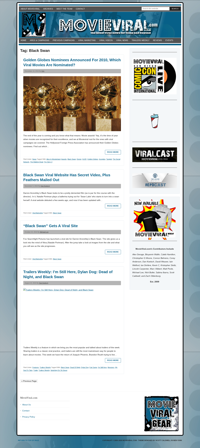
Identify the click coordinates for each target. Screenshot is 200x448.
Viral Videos (106, 40)
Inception (102, 159)
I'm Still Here (102, 367)
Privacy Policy (28, 417)
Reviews (157, 40)
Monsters (111, 367)
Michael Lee (44, 232)
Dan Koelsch (45, 186)
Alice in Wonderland (53, 159)
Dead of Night (75, 367)
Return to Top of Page (28, 440)
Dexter (79, 159)
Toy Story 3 (48, 162)
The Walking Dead (36, 162)
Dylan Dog (85, 367)
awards (64, 159)
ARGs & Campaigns (39, 40)
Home (23, 40)
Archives (48, 9)
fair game (93, 367)
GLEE (84, 159)
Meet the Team (64, 9)
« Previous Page (29, 381)
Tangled (109, 159)
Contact (80, 9)
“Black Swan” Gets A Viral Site (50, 226)
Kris (43, 71)
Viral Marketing (87, 40)
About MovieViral (30, 9)
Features (35, 367)
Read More (113, 152)
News (34, 159)
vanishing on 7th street (59, 370)
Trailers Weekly (140, 40)
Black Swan (71, 159)
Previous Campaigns (64, 40)
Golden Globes (92, 159)
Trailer (35, 370)
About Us (26, 404)
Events (169, 40)
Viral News (122, 40)
